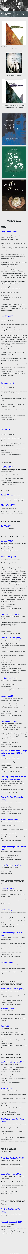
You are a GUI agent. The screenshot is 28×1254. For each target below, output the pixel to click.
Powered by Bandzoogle (14, 1253)
